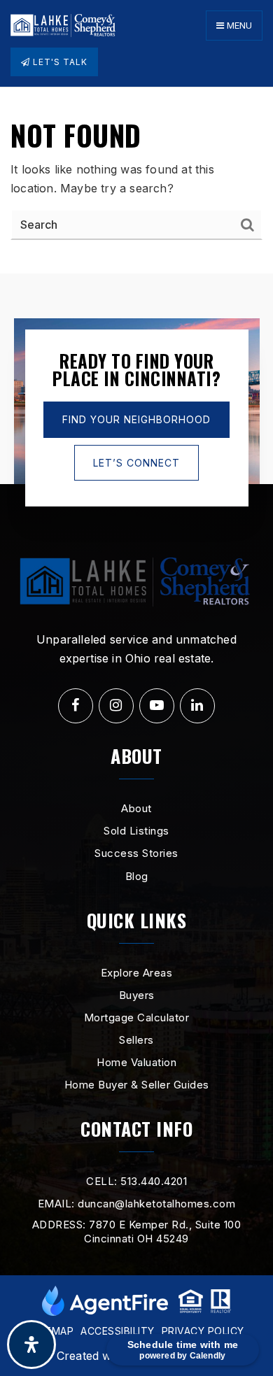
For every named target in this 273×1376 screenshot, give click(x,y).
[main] (136, 180)
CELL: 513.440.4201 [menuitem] (136, 1181)
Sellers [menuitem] (136, 1040)
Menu (238, 25)
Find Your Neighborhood (136, 419)
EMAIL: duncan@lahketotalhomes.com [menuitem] (137, 1203)
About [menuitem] (136, 808)
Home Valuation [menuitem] (136, 1062)
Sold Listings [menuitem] (136, 830)
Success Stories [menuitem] (136, 853)
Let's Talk (59, 62)
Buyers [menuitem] (137, 995)
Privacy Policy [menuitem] (203, 1331)
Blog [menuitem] (136, 876)
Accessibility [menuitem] (117, 1331)
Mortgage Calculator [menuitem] (137, 1017)
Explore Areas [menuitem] (137, 972)
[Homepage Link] (62, 24)
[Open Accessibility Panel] (31, 1344)
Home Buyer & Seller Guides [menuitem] (136, 1084)
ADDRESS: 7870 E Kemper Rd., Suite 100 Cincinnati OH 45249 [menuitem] (136, 1231)
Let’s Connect (136, 463)
